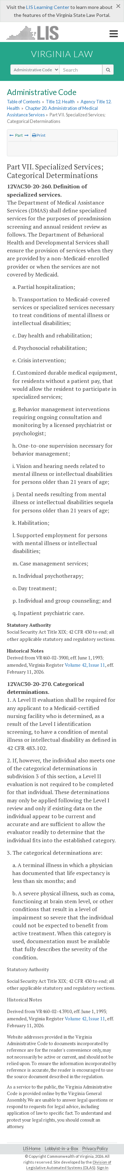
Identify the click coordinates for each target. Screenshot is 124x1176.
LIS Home (32, 1148)
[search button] (108, 69)
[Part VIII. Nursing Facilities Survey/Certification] (26, 135)
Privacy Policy (95, 1148)
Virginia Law (62, 54)
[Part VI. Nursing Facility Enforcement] (11, 135)
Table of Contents (23, 101)
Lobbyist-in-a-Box (61, 1148)
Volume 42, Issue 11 (85, 665)
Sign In (102, 1167)
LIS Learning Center (47, 7)
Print (40, 135)
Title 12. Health (60, 101)
